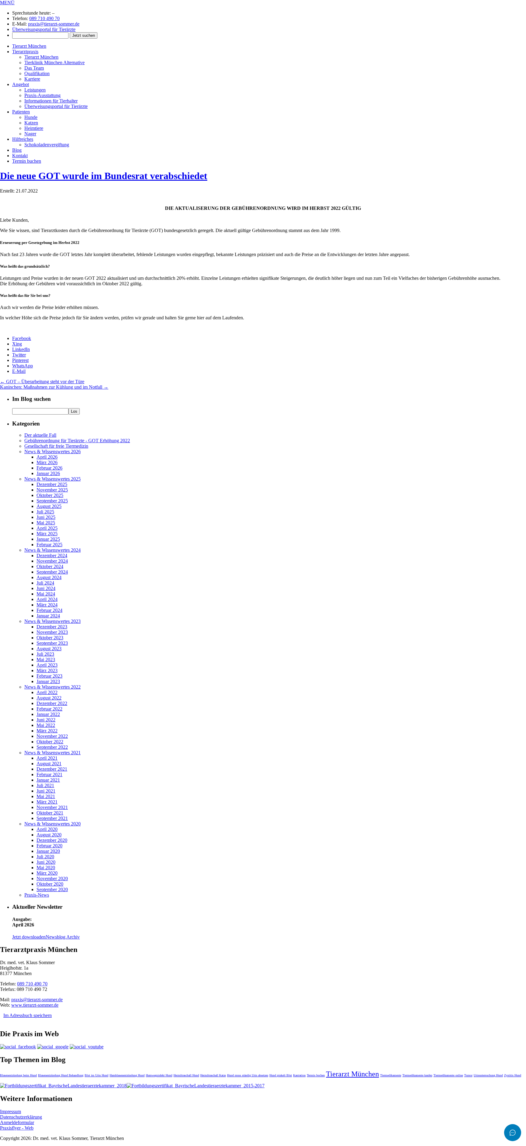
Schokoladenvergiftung (46, 144)
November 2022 (52, 736)
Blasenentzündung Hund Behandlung (60, 1075)
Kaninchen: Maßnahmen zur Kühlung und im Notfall (54, 387)
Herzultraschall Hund (186, 1075)
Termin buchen (26, 161)
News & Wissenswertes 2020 (52, 823)
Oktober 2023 (50, 637)
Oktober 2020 (50, 884)
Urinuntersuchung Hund (488, 1075)
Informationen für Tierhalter (51, 100)
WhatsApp (22, 365)
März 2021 (47, 801)
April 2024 (47, 599)
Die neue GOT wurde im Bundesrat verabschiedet (103, 175)
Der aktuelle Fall (40, 435)
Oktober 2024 (50, 566)
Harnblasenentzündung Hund (127, 1075)
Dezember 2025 (52, 484)
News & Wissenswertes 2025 (52, 478)
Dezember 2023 (52, 626)
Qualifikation (37, 73)
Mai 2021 (46, 796)
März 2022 (47, 730)
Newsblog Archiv (63, 936)
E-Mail (19, 371)
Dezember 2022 (52, 703)
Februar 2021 (49, 774)
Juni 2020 (46, 862)
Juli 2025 (45, 511)
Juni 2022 (46, 719)
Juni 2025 (46, 517)
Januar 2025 (48, 539)
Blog (17, 150)
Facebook (21, 338)
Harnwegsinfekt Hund (159, 1075)
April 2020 (47, 829)
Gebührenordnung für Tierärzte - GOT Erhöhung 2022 (77, 440)
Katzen (31, 122)
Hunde (30, 117)
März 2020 (47, 873)
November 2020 (52, 878)
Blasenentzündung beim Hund (18, 1075)
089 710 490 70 (44, 18)
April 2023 (47, 665)
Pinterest (20, 360)
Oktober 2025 (50, 495)
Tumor (468, 1075)
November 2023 (52, 632)
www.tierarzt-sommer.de (34, 1005)
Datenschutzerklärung (21, 1117)
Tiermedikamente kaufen (417, 1075)
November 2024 (52, 561)
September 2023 (52, 643)
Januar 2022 (48, 714)
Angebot (20, 84)
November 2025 (52, 489)
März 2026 (47, 462)
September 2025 (52, 500)
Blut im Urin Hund (96, 1075)
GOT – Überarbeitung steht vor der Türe (42, 381)
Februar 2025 (49, 544)
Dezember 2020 (52, 840)
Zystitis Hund (512, 1075)
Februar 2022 (49, 708)
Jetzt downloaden (29, 936)
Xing (17, 343)
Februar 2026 (49, 468)
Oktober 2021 (50, 812)
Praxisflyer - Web (16, 1127)
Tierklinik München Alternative (54, 62)
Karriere (32, 79)
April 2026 (47, 457)
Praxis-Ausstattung (42, 95)
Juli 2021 (45, 785)
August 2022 (49, 697)
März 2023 (47, 670)
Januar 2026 (48, 473)
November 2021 (52, 807)
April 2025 (47, 528)
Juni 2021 (46, 791)
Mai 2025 (46, 522)
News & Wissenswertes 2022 (52, 686)
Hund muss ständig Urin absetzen (247, 1075)
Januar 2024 (48, 615)
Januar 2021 (48, 780)
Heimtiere (33, 128)
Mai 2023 (46, 659)
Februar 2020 (49, 845)
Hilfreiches (22, 139)
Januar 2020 (48, 851)
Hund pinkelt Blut (280, 1075)
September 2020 (52, 889)
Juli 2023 (45, 654)
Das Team (34, 68)
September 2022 (52, 747)
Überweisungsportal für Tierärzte (43, 29)
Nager (30, 133)
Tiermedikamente (390, 1075)
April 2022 (47, 692)
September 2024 (52, 572)
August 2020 (49, 834)
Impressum (10, 1111)
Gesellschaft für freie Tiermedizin (56, 446)
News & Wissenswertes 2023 (52, 621)
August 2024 (49, 577)
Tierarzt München (29, 46)
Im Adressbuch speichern (27, 1015)
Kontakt (20, 155)
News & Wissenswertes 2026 (52, 451)
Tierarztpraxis (25, 51)
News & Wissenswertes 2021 (52, 752)
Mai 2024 (46, 593)
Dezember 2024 (52, 555)
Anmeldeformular (17, 1122)
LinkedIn (21, 349)
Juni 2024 (46, 588)
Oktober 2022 (50, 741)
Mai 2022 (46, 725)
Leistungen (35, 89)
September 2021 (52, 818)
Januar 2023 (48, 681)
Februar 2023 (49, 676)
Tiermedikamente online (448, 1075)
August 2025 (49, 506)
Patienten (21, 111)
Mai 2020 (46, 867)
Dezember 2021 (52, 769)
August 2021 (49, 763)
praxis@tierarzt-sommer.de (53, 23)
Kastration (299, 1075)
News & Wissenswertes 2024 (52, 550)
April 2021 (47, 758)
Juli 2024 (45, 582)
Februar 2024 (49, 610)
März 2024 (47, 604)
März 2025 (47, 533)
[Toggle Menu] (512, 1132)
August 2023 (49, 648)
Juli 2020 (45, 856)
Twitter (19, 354)
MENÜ (7, 2)
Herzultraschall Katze (213, 1075)
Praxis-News (36, 895)
